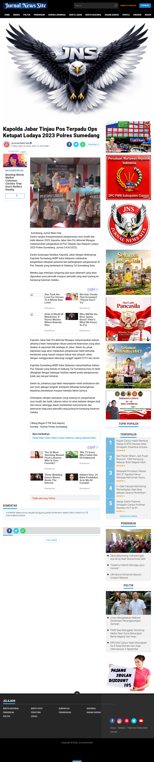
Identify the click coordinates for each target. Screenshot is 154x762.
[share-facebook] (69, 144)
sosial (34, 716)
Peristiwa (36, 712)
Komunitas (64, 708)
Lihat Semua (51, 540)
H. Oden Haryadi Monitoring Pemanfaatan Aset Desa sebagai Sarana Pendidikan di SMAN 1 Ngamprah (132, 489)
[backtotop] (77, 694)
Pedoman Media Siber (137, 728)
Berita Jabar (75, 15)
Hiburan (137, 15)
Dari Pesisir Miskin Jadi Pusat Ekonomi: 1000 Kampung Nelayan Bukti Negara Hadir (132, 459)
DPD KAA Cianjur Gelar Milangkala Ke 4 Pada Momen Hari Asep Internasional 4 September (128, 645)
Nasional (91, 708)
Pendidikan (39, 15)
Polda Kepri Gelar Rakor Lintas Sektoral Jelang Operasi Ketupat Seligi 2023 (65, 437)
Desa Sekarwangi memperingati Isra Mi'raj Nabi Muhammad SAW (127, 557)
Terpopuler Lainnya (128, 516)
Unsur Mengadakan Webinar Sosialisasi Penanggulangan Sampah (125, 620)
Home (7, 15)
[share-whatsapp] (82, 144)
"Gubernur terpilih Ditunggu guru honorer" (127, 567)
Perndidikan (65, 712)
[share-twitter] (76, 144)
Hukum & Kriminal (57, 15)
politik (26, 15)
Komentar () (93, 144)
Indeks (16, 15)
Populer (145, 5)
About (113, 728)
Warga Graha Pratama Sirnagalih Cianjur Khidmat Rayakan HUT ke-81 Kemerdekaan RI (130, 504)
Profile (126, 15)
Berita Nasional (93, 15)
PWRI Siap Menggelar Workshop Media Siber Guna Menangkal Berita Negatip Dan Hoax (127, 633)
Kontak (113, 732)
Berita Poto (36, 708)
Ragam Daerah (112, 15)
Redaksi (121, 728)
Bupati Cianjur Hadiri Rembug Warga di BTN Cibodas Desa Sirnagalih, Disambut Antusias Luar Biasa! (132, 444)
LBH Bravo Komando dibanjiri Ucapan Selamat (126, 576)
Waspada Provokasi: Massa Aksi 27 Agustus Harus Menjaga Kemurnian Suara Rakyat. (131, 474)
